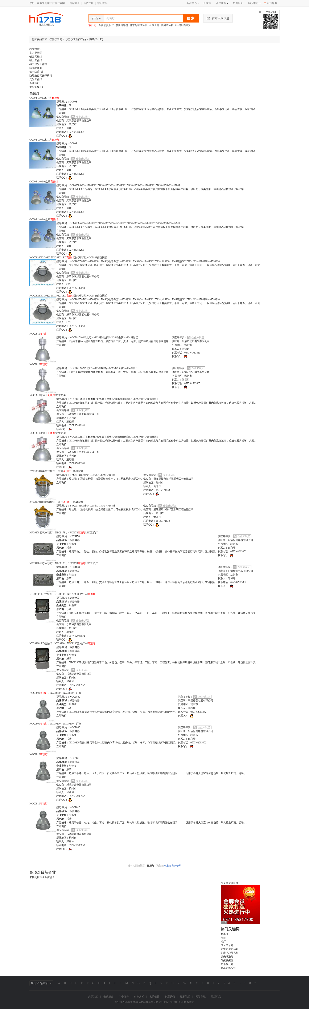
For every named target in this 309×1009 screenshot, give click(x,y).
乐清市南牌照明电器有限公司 (82, 276)
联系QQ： (62, 135)
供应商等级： (63, 116)
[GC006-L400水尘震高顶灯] (42, 196)
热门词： (93, 25)
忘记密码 (102, 3)
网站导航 (272, 3)
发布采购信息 (220, 18)
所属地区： (62, 124)
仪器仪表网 (55, 39)
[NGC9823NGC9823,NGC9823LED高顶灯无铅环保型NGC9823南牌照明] (42, 272)
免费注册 (88, 3)
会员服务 (221, 3)
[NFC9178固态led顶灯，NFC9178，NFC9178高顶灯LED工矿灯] (42, 547)
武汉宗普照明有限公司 (79, 120)
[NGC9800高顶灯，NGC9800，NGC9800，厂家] (42, 707)
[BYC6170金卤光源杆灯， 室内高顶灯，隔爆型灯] (42, 486)
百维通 (207, 3)
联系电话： (62, 131)
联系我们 (170, 996)
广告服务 (238, 3)
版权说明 (185, 996)
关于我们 (93, 996)
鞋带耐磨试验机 (138, 25)
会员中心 (191, 3)
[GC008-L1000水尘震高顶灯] (42, 113)
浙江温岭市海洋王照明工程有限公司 (173, 478)
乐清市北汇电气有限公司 (196, 341)
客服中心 (253, 3)
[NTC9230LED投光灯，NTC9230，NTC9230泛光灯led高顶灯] (42, 609)
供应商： (61, 120)
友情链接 (154, 996)
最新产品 (216, 996)
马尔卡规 (154, 25)
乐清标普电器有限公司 (240, 540)
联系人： (61, 128)
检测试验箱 (167, 25)
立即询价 (61, 113)
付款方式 (139, 996)
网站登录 (75, 3)
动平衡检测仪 (182, 25)
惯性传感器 (121, 25)
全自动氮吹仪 (106, 25)
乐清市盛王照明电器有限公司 (82, 414)
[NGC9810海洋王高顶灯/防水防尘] (42, 410)
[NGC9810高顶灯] (42, 348)
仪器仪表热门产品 (76, 39)
